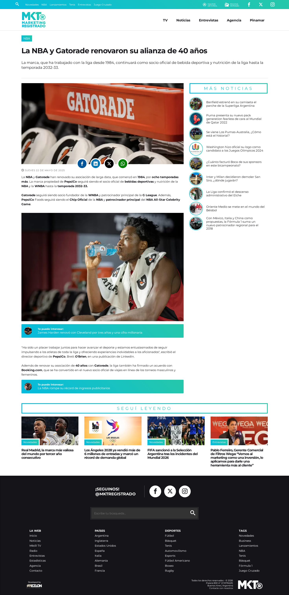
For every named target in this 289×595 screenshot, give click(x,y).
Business (245, 540)
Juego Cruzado (103, 4)
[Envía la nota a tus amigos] (122, 163)
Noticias (183, 20)
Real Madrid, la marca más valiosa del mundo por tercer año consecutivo (47, 454)
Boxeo (169, 565)
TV (165, 20)
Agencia (234, 20)
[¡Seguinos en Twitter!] (261, 4)
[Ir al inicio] (33, 19)
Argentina (102, 535)
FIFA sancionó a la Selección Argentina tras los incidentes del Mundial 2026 (172, 454)
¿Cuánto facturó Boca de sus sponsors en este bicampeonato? (233, 163)
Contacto (35, 570)
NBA (44, 4)
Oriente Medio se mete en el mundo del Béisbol (235, 208)
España (100, 550)
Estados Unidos (105, 545)
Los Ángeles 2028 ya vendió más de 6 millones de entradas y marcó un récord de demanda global (112, 454)
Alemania (101, 560)
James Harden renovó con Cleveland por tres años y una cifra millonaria (90, 332)
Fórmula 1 (245, 565)
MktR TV (35, 545)
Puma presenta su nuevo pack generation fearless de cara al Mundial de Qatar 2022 (233, 119)
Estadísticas (37, 560)
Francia (100, 570)
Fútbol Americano (177, 560)
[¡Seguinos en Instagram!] (273, 4)
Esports (170, 555)
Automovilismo (175, 550)
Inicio (33, 535)
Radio (33, 550)
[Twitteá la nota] (109, 163)
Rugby (169, 570)
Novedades (32, 4)
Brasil (98, 565)
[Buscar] (17, 4)
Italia (98, 555)
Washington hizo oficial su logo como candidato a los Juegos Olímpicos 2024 (234, 148)
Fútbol (169, 535)
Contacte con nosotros (221, 588)
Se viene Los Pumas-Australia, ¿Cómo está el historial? (233, 133)
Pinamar (257, 20)
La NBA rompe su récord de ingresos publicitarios (74, 388)
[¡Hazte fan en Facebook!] (249, 4)
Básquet (170, 540)
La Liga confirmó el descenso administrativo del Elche (227, 193)
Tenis (72, 4)
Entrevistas (84, 4)
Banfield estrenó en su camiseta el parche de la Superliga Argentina (231, 103)
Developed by (34, 584)
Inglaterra (101, 540)
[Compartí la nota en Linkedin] (95, 163)
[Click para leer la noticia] (196, 103)
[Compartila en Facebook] (82, 163)
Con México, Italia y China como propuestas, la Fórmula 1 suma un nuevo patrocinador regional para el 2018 (232, 223)
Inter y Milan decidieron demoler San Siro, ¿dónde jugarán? (233, 178)
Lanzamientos (58, 4)
